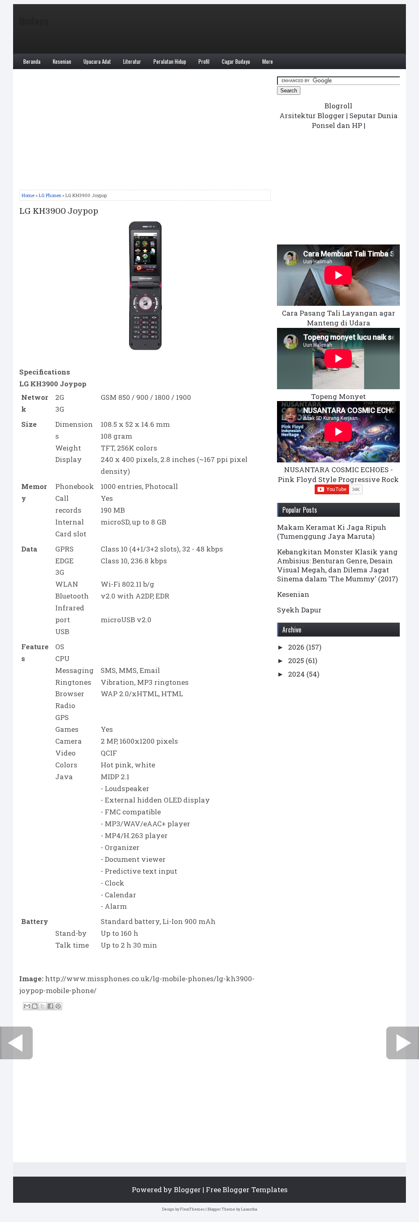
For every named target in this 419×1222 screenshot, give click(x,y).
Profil (204, 61)
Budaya (34, 20)
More (267, 61)
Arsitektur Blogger (312, 115)
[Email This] (27, 1006)
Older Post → (402, 1043)
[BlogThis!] (35, 1006)
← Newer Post (16, 1043)
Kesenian (62, 61)
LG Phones (50, 195)
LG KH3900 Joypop (58, 211)
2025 (297, 660)
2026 (297, 647)
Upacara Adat (97, 61)
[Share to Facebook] (50, 1006)
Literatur (132, 61)
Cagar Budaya (236, 61)
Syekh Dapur (299, 609)
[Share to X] (42, 1006)
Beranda (32, 61)
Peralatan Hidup (169, 61)
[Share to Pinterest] (58, 1006)
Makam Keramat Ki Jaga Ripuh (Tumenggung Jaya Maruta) (331, 531)
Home (28, 195)
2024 (297, 674)
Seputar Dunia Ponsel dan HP (355, 120)
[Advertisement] (145, 132)
